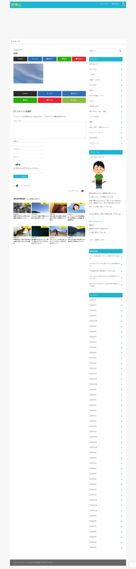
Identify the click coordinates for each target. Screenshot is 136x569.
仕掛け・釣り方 (95, 80)
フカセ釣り (93, 85)
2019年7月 (93, 463)
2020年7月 (93, 400)
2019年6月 (93, 468)
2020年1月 (93, 431)
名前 (15, 141)
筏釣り (92, 90)
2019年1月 (93, 495)
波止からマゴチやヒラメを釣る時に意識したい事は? (104, 285)
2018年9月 (93, 516)
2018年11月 (93, 505)
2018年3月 (93, 547)
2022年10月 (93, 321)
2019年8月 (93, 458)
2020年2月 (93, 426)
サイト (15, 156)
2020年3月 (93, 421)
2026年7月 (93, 300)
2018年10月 (93, 510)
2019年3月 (93, 484)
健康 (91, 122)
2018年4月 (93, 542)
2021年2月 (93, 368)
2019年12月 (93, 437)
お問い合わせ (115, 4)
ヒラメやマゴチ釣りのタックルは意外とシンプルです (104, 277)
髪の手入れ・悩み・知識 (98, 111)
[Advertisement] (68, 24)
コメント (17, 120)
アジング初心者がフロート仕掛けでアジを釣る (104, 257)
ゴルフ (92, 101)
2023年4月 (93, 316)
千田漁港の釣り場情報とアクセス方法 (102, 271)
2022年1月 (93, 342)
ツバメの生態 (94, 116)
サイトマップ (104, 4)
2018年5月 (93, 537)
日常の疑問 (93, 138)
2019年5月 (93, 474)
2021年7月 (93, 358)
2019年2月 (93, 489)
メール (16, 149)
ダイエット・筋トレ (96, 132)
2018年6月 (93, 531)
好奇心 (16, 4)
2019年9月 (93, 452)
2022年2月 (93, 337)
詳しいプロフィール (96, 221)
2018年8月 (93, 521)
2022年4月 (93, 331)
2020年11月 (93, 379)
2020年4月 (93, 416)
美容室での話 (94, 106)
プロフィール (94, 143)
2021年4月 (93, 363)
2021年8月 (93, 352)
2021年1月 (93, 373)
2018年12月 (93, 500)
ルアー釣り (93, 69)
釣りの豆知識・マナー (97, 95)
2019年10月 (93, 447)
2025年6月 (93, 305)
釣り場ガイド (94, 64)
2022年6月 (93, 326)
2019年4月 (93, 479)
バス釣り (92, 74)
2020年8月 (93, 395)
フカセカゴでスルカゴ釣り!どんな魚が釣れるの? (105, 264)
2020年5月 (93, 410)
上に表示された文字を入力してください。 (26, 168)
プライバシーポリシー (19, 562)
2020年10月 (93, 384)
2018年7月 (93, 526)
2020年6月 (93, 405)
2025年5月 (93, 310)
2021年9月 (93, 347)
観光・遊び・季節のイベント (99, 127)
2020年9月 (93, 389)
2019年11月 (93, 442)
